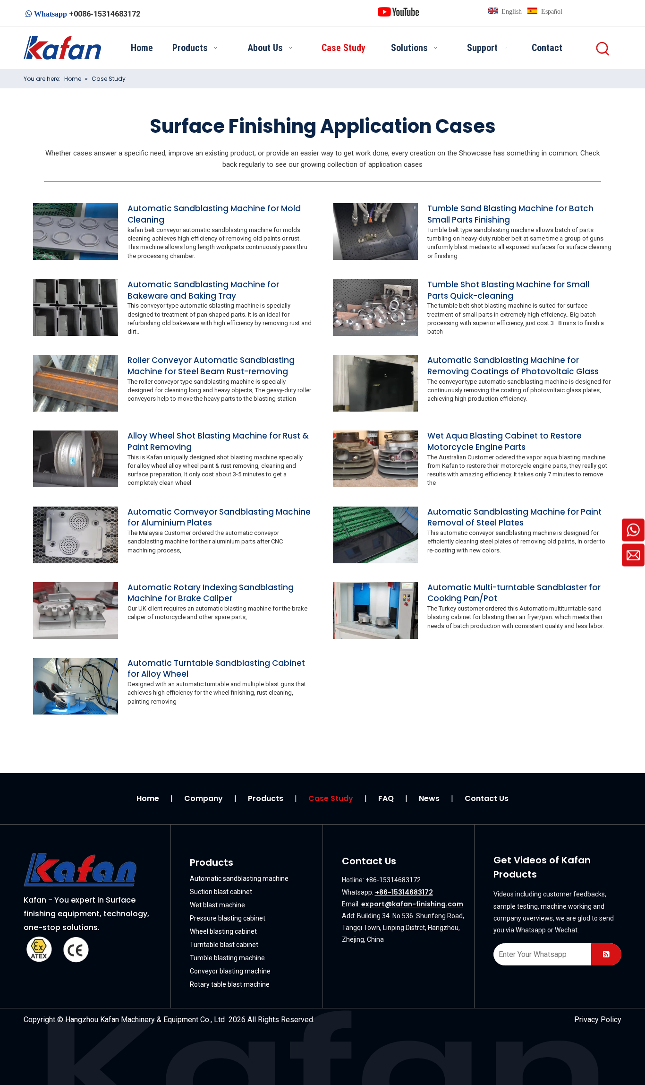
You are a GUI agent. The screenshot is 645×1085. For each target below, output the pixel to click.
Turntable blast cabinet (224, 944)
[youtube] (398, 11)
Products (265, 798)
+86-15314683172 (404, 892)
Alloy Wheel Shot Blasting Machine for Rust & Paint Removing (218, 441)
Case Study (330, 798)
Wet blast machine (217, 905)
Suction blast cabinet (221, 892)
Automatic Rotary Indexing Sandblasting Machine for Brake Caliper (210, 593)
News (429, 798)
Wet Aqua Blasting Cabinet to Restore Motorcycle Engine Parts (504, 441)
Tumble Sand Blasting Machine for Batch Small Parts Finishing (510, 214)
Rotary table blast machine (230, 984)
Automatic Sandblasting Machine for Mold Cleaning (214, 214)
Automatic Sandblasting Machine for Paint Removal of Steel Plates (514, 517)
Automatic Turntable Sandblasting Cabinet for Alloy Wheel (216, 668)
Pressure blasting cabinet (227, 918)
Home (147, 798)
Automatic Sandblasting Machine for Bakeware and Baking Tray (203, 290)
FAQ (386, 798)
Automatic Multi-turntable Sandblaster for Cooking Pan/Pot (514, 593)
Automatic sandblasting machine (239, 878)
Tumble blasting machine (227, 958)
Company (203, 798)
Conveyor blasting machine (230, 971)
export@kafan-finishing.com (412, 904)
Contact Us (487, 798)
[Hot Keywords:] (603, 49)
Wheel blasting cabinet (223, 931)
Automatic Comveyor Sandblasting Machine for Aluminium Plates (219, 517)
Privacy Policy (597, 1019)
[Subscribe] (606, 954)
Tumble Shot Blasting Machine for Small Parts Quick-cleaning (508, 290)
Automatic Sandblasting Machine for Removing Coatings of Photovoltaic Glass (513, 365)
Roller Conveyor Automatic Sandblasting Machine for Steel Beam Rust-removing (211, 365)
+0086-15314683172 (104, 13)
